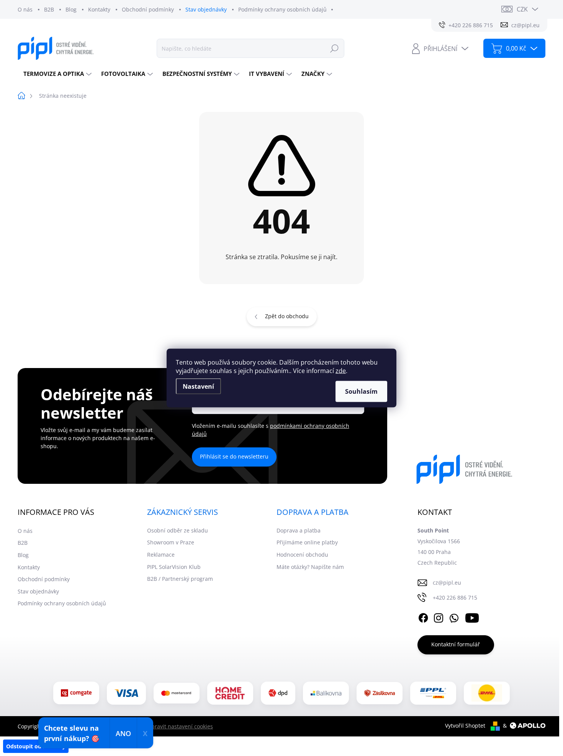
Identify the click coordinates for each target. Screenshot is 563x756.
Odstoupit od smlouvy (35, 746)
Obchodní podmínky (148, 9)
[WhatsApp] (454, 617)
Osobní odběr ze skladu (177, 530)
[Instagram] (438, 617)
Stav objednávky (206, 9)
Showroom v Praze (170, 542)
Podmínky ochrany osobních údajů (282, 9)
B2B (49, 9)
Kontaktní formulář (455, 644)
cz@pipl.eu (447, 582)
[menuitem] (56, 73)
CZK (522, 9)
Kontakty (99, 9)
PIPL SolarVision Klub (174, 566)
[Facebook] (423, 617)
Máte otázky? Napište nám (310, 566)
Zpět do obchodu (287, 316)
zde (341, 370)
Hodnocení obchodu (302, 554)
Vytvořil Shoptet (465, 725)
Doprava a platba (299, 530)
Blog (71, 9)
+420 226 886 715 (455, 597)
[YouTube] (472, 617)
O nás (25, 9)
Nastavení (198, 386)
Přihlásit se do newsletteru (234, 456)
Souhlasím (361, 391)
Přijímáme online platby (307, 542)
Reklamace (161, 554)
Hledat (334, 48)
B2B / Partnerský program (180, 578)
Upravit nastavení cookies (180, 726)
